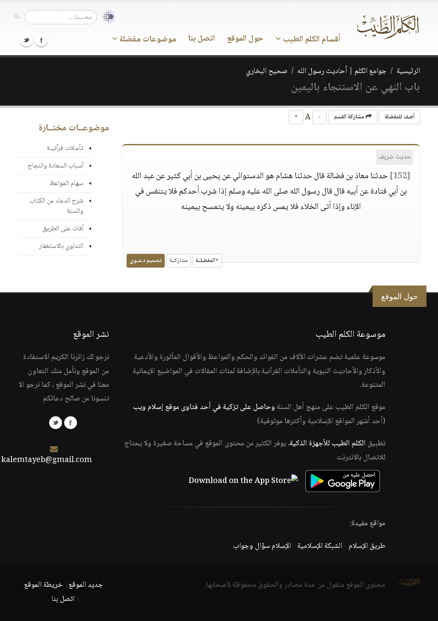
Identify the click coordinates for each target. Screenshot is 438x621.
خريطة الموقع (43, 585)
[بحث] (16, 17)
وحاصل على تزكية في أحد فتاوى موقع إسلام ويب (204, 407)
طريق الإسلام (367, 546)
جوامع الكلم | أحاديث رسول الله (342, 71)
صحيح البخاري (266, 71)
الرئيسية (408, 71)
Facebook (41, 40)
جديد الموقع (85, 585)
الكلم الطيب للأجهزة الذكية (328, 443)
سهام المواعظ (66, 183)
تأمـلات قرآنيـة (65, 148)
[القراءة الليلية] (106, 17)
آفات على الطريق (62, 229)
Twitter (26, 40)
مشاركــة (178, 261)
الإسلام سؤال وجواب (262, 546)
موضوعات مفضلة (147, 39)
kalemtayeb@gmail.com (46, 460)
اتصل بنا (201, 39)
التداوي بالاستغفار (61, 246)
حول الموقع (245, 39)
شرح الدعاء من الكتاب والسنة (56, 206)
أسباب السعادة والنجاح (55, 166)
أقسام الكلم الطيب (310, 39)
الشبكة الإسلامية (319, 546)
